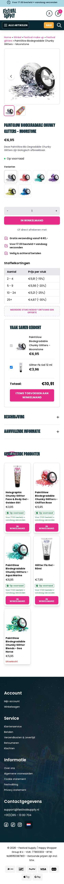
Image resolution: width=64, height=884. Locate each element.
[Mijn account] (49, 13)
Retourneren (11, 743)
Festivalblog (11, 784)
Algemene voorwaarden (18, 773)
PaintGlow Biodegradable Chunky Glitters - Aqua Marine (17, 570)
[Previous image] (11, 76)
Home (7, 37)
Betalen (8, 732)
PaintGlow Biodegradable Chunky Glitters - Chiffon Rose (46, 497)
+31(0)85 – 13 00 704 (17, 815)
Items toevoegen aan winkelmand (32, 395)
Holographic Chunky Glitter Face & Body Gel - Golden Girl (17, 497)
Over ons (9, 768)
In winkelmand (32, 220)
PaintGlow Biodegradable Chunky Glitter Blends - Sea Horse (15, 644)
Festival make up (34, 37)
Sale (49, 25)
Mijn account (12, 701)
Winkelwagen (12, 706)
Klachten (9, 748)
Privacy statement (15, 790)
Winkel (17, 37)
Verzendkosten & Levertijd (19, 737)
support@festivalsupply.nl (21, 810)
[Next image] (52, 76)
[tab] (32, 417)
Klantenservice (13, 726)
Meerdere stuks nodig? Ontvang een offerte (32, 311)
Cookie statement (15, 779)
